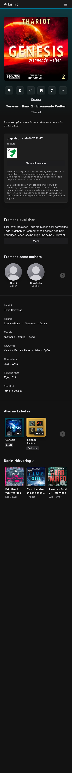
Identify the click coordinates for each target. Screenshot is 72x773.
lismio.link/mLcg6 (13, 390)
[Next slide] (62, 275)
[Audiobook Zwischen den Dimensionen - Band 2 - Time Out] (36, 476)
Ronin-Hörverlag (13, 310)
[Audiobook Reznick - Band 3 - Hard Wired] (57, 476)
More (36, 240)
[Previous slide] (9, 275)
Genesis (36, 99)
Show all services (36, 163)
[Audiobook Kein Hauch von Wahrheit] (14, 476)
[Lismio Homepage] (11, 4)
